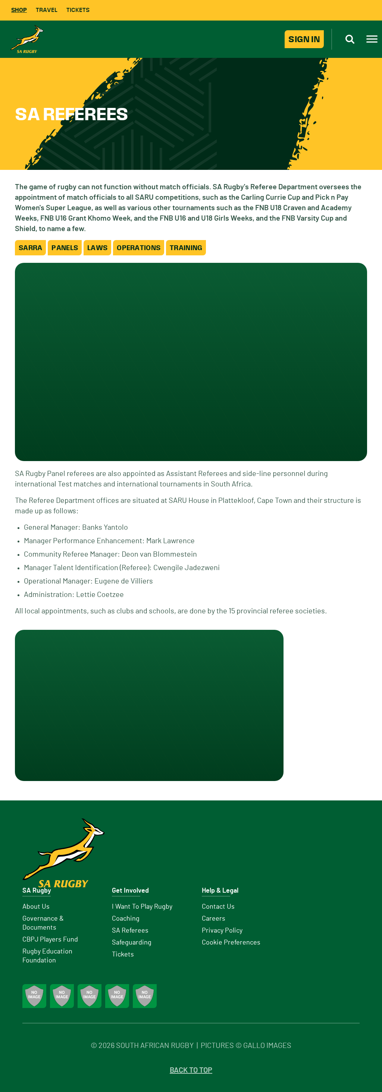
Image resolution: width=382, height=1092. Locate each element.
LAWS (97, 248)
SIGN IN (304, 39)
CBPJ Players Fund (50, 939)
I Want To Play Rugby (142, 906)
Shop (19, 10)
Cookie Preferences (231, 942)
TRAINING (186, 248)
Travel (46, 10)
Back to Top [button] (191, 1070)
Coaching (126, 918)
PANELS (64, 248)
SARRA (30, 248)
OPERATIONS (138, 248)
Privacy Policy (222, 930)
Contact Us (218, 906)
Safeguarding (131, 942)
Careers (213, 918)
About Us (36, 906)
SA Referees (130, 930)
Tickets (78, 10)
